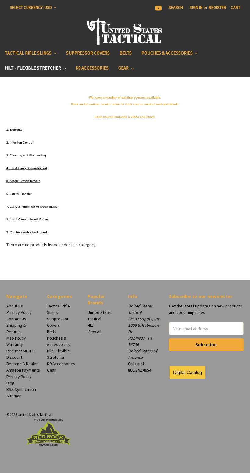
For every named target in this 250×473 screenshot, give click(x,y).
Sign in (196, 7)
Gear (124, 68)
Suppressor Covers (88, 53)
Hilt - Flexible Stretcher (33, 68)
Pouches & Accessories (167, 53)
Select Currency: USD (31, 7)
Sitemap (14, 395)
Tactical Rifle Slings (28, 53)
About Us (14, 306)
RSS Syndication (21, 389)
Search (176, 7)
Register (217, 7)
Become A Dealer (22, 363)
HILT (91, 325)
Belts (126, 53)
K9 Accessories (92, 68)
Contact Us (16, 319)
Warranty (14, 344)
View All (94, 331)
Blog (10, 383)
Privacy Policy (19, 312)
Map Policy (16, 338)
